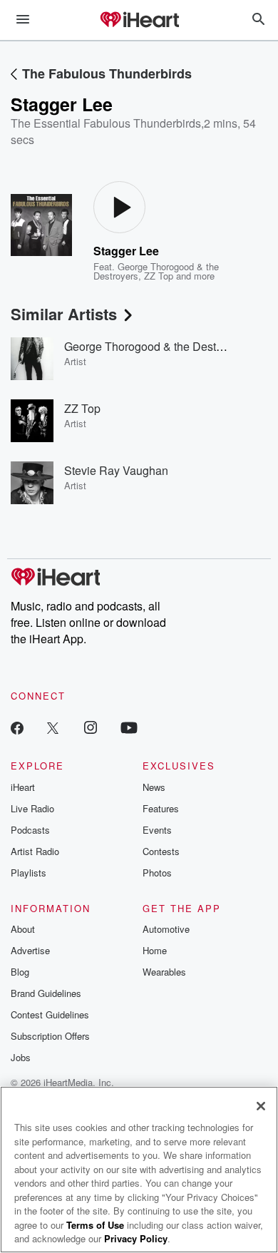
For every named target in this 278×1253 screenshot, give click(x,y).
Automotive (166, 929)
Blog (20, 971)
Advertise (30, 950)
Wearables (164, 971)
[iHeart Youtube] (129, 727)
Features (161, 808)
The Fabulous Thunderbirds (107, 73)
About (23, 929)
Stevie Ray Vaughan (116, 470)
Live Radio (32, 808)
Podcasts (30, 830)
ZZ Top (158, 275)
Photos (157, 872)
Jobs (21, 1057)
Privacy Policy (136, 1238)
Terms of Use (95, 1225)
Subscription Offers (50, 1036)
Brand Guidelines (46, 993)
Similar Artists (64, 313)
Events (157, 830)
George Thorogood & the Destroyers (155, 346)
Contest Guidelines (50, 1014)
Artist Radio (35, 851)
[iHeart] (139, 20)
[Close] (261, 1106)
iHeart (23, 787)
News (154, 787)
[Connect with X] (52, 727)
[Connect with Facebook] (17, 727)
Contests (161, 851)
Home (155, 950)
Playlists (28, 872)
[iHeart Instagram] (90, 727)
